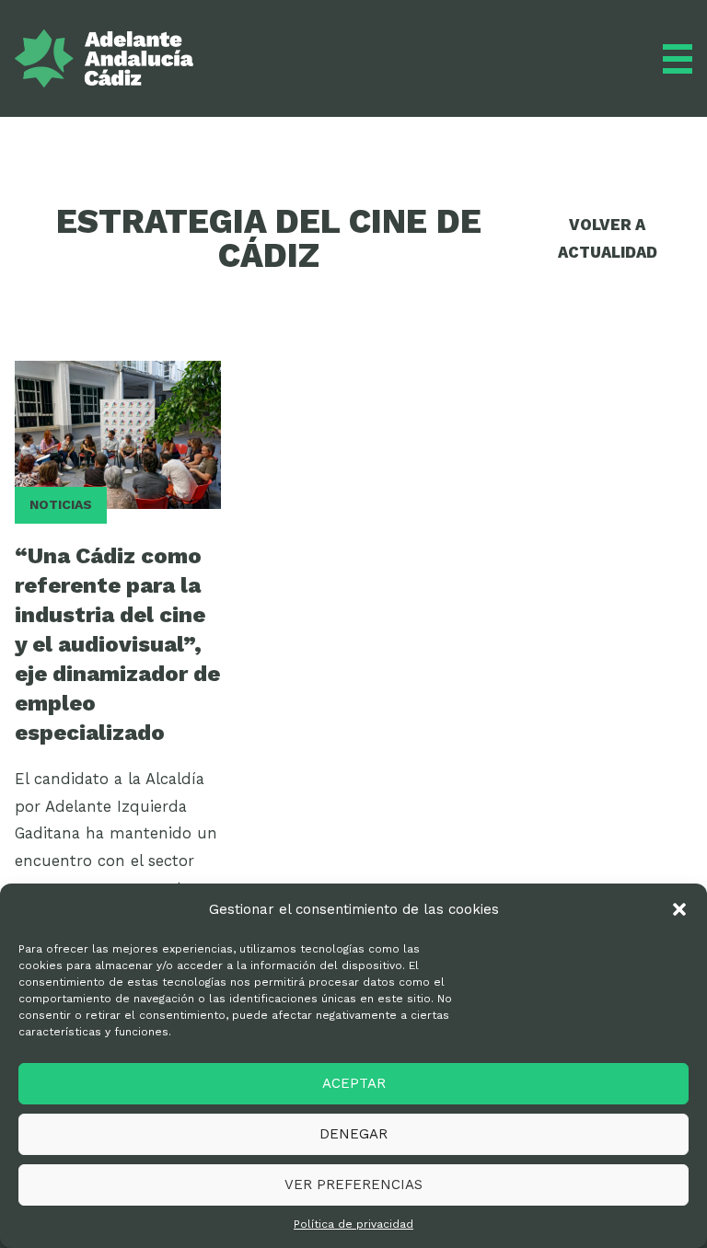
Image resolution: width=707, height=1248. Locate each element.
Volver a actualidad (607, 238)
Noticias (60, 504)
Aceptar (354, 1083)
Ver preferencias (353, 1184)
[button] (679, 909)
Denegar (353, 1134)
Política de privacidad (353, 1224)
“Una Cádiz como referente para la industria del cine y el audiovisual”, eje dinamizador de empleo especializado (117, 644)
